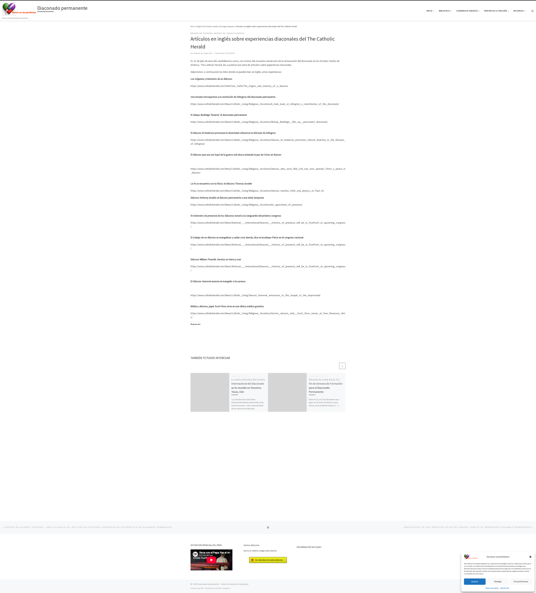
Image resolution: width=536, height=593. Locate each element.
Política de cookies (491, 588)
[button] (530, 556)
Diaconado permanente (208, 584)
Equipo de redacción (203, 53)
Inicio (193, 26)
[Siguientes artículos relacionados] (342, 366)
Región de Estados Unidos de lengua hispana (215, 26)
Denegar (498, 581)
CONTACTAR (504, 588)
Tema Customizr (224, 588)
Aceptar (474, 581)
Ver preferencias (521, 581)
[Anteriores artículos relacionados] (335, 366)
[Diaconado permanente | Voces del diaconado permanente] (19, 8)
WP (202, 588)
